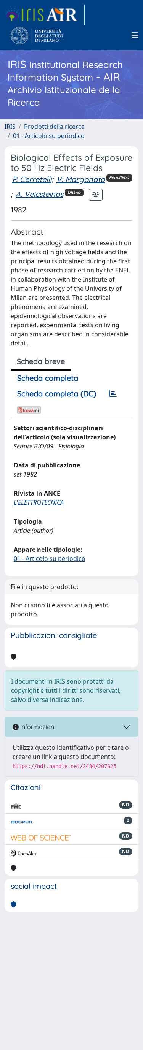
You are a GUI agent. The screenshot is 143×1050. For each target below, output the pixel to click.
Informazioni (37, 726)
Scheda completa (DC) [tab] (56, 393)
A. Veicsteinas (39, 194)
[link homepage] (45, 15)
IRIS (10, 126)
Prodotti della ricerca (54, 126)
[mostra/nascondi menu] (135, 35)
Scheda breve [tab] (41, 361)
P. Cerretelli (31, 179)
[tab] (113, 394)
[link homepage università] (37, 35)
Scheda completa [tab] (47, 378)
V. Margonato (80, 179)
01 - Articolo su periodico (49, 135)
